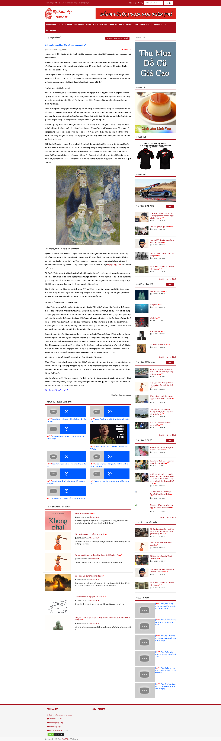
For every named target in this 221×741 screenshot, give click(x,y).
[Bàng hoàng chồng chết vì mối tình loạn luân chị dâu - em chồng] (109, 456)
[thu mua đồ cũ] (155, 63)
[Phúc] (141, 230)
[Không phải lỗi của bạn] (58, 520)
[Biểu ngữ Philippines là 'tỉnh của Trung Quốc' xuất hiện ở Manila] (141, 495)
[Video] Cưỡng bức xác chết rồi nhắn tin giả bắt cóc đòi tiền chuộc (165, 670)
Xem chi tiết (94, 517)
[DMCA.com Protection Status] (66, 734)
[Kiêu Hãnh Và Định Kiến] (141, 348)
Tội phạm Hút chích (115, 24)
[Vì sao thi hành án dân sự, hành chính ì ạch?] (141, 426)
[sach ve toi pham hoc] (136, 13)
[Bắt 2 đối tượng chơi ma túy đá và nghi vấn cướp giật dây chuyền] (145, 642)
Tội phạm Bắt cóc (159, 24)
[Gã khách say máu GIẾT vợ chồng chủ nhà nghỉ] (66, 491)
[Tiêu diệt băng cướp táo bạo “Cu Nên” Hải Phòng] (141, 270)
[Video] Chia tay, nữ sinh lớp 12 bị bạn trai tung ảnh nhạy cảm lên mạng (165, 686)
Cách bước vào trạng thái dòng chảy (88, 576)
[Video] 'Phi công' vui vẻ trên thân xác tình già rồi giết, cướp (165, 622)
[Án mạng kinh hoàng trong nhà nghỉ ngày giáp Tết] (109, 473)
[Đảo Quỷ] (141, 322)
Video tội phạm (59, 3)
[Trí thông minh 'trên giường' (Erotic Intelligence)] (141, 560)
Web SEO (65, 739)
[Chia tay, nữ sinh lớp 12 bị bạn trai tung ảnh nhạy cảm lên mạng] (145, 690)
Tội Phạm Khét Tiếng (145, 206)
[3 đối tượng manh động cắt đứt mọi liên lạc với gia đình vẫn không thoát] (141, 386)
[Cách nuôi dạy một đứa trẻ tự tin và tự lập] (58, 541)
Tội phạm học (49, 3)
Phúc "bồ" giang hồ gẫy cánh (159, 227)
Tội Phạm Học (118, 38)
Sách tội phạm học (71, 3)
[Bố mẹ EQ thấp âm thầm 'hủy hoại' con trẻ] (141, 546)
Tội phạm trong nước (146, 362)
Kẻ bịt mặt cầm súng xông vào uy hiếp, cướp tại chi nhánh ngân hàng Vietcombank (161, 372)
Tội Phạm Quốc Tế (144, 440)
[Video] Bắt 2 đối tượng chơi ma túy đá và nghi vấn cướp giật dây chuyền (165, 638)
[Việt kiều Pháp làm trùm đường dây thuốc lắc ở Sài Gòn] (141, 451)
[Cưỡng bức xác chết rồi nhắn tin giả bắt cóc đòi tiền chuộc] (66, 429)
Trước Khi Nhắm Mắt (156, 291)
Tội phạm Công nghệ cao (54, 24)
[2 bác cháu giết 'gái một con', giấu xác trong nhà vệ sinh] (66, 473)
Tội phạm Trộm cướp (99, 24)
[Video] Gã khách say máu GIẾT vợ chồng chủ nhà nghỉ (66, 498)
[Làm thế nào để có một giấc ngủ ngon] (58, 603)
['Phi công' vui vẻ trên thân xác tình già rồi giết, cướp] (109, 411)
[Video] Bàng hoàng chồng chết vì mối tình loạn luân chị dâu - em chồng (165, 606)
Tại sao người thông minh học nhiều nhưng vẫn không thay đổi (97, 555)
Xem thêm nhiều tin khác (167, 279)
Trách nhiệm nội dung (56, 723)
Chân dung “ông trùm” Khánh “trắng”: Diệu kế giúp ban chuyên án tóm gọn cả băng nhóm (162, 216)
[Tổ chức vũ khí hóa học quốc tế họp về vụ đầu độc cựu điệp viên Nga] (141, 509)
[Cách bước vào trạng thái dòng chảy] (58, 583)
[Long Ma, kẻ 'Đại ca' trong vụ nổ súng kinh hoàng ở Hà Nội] (141, 244)
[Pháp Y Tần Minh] (141, 335)
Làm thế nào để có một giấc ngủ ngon (88, 597)
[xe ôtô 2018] (155, 190)
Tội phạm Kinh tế (70, 24)
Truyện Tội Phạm (84, 3)
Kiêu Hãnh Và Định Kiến (157, 345)
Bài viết (126, 38)
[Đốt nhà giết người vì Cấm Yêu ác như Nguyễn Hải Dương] (66, 411)
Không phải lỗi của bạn (83, 513)
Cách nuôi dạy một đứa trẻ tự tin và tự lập (90, 534)
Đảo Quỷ (153, 318)
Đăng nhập (132, 3)
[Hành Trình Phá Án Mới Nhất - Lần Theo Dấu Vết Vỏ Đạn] (109, 434)
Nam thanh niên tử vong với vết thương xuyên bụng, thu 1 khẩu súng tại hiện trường (161, 412)
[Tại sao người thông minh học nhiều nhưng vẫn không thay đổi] (58, 562)
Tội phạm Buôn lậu (146, 24)
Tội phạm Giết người (130, 24)
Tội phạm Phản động (52, 30)
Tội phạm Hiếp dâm (84, 24)
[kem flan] (155, 112)
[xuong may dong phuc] (155, 156)
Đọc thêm (170, 206)
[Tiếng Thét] (141, 308)
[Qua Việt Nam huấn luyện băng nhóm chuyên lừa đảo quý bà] (141, 465)
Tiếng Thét (153, 305)
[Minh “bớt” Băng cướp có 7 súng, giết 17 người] (141, 257)
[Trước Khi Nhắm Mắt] (141, 295)
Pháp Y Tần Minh (155, 331)
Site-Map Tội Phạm (55, 727)
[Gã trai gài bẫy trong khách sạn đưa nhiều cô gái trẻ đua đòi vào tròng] (141, 400)
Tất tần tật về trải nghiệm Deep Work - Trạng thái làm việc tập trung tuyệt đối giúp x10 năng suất (162, 531)
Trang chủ (109, 38)
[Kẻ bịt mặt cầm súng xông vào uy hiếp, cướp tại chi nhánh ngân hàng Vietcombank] (141, 373)
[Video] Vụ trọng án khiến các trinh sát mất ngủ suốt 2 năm (165, 654)
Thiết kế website (54, 730)
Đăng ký (140, 3)
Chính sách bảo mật (55, 719)
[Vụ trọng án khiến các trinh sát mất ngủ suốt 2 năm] (66, 456)
